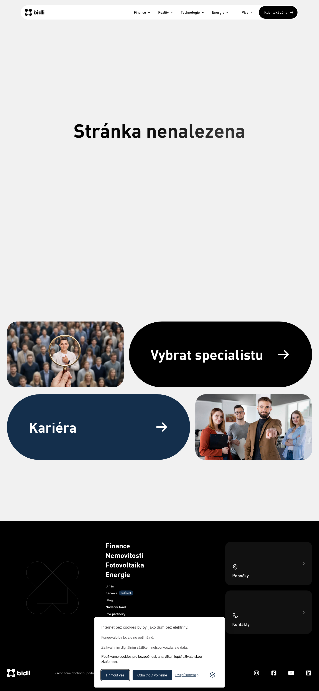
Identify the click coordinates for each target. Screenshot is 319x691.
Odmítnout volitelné (152, 675)
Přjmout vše (115, 675)
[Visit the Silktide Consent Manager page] (212, 675)
